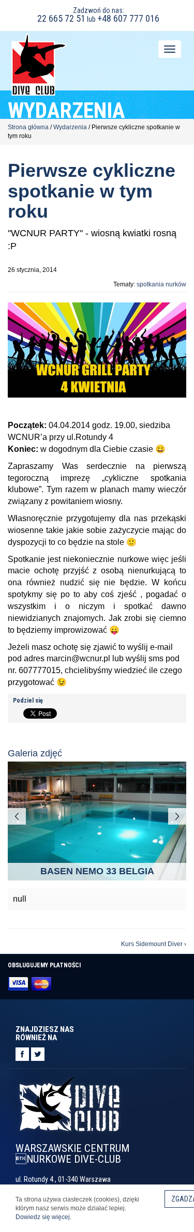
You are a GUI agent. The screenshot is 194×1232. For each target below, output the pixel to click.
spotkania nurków (161, 284)
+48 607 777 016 (128, 18)
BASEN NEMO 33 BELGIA (97, 871)
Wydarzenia (70, 127)
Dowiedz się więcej (43, 1217)
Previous (17, 816)
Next (177, 816)
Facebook (22, 1054)
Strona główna (28, 127)
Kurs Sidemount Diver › (153, 944)
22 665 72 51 (61, 18)
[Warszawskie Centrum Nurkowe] (39, 64)
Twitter (37, 1054)
